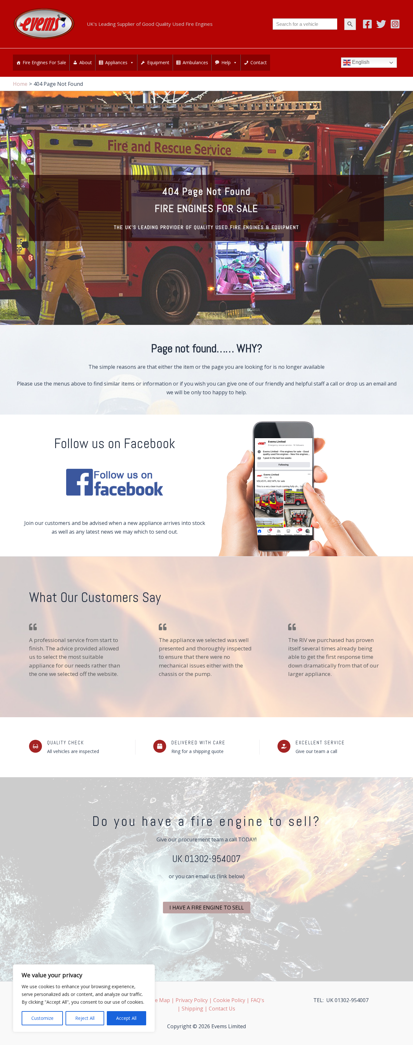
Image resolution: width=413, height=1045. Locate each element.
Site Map (159, 1000)
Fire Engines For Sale (44, 62)
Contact (258, 62)
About (85, 62)
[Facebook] (367, 24)
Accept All (126, 1018)
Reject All (85, 1018)
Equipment (158, 62)
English (360, 62)
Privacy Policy (192, 1000)
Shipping (192, 1008)
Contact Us (222, 1008)
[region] (84, 998)
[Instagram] (395, 24)
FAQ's (257, 1000)
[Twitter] (381, 24)
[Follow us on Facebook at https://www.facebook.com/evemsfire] (114, 482)
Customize (42, 1018)
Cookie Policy (229, 1000)
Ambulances (195, 62)
